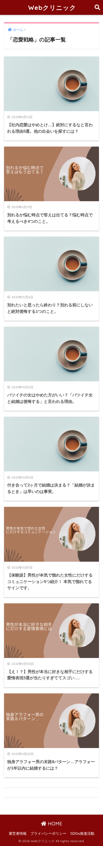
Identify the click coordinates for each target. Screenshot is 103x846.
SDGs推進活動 (82, 833)
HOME (54, 824)
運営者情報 (18, 833)
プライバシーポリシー (48, 833)
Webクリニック (52, 7)
